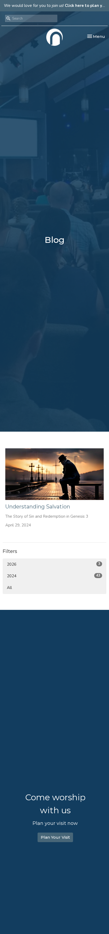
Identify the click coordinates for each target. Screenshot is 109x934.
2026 (53, 564)
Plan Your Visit (55, 837)
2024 (53, 576)
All (9, 587)
